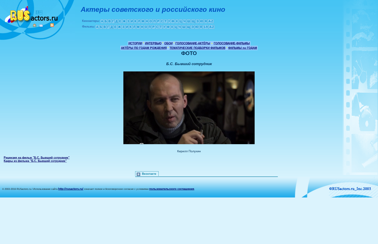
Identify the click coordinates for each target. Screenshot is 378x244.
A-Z (210, 21)
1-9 (206, 27)
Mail (41, 25)
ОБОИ (168, 43)
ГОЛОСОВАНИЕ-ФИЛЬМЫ (232, 43)
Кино (31, 13)
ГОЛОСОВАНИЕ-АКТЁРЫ (192, 43)
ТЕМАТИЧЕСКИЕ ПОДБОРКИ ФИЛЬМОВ (197, 48)
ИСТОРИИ (135, 43)
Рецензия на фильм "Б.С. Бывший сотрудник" (37, 157)
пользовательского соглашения (171, 188)
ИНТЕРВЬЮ (153, 43)
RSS (52, 25)
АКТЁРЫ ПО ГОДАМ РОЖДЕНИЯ (144, 48)
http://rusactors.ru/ (70, 188)
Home (34, 25)
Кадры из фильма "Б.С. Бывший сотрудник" (35, 161)
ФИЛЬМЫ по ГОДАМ (242, 48)
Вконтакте (149, 173)
